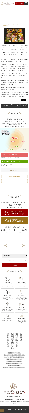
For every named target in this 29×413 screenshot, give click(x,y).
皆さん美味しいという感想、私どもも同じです (21, 105)
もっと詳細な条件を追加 (15, 260)
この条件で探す (14, 265)
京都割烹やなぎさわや (12, 409)
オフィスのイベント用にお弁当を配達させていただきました (7, 106)
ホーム (4, 24)
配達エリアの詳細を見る (14, 181)
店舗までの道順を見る (14, 176)
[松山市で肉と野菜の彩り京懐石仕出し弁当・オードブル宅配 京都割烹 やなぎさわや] (7, 3)
